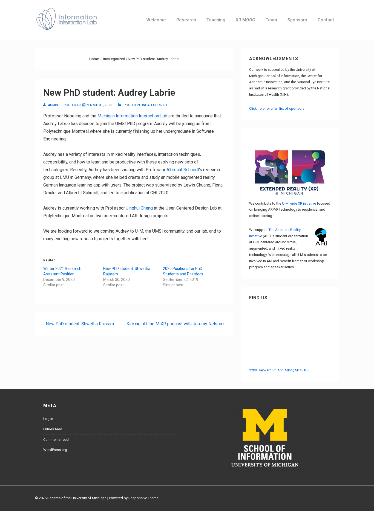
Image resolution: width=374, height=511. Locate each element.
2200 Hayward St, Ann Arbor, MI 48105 (279, 370)
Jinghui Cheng (139, 208)
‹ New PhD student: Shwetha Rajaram (78, 323)
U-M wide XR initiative (299, 203)
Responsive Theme (143, 498)
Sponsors (297, 19)
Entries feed (52, 429)
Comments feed (56, 439)
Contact (326, 19)
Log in (48, 419)
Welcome (156, 19)
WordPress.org (55, 450)
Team (271, 19)
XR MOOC (245, 19)
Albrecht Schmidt (182, 169)
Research (186, 19)
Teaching (215, 19)
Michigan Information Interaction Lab (132, 115)
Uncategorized (154, 105)
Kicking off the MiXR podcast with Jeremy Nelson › (175, 323)
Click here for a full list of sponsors (276, 108)
